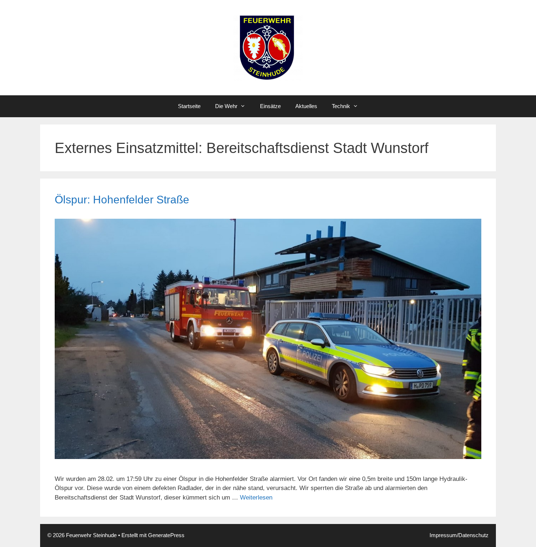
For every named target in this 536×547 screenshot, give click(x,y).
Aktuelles (306, 106)
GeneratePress (166, 535)
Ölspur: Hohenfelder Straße (122, 200)
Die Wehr (226, 106)
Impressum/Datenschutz (459, 535)
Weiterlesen (256, 497)
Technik (341, 106)
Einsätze (270, 106)
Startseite (189, 106)
